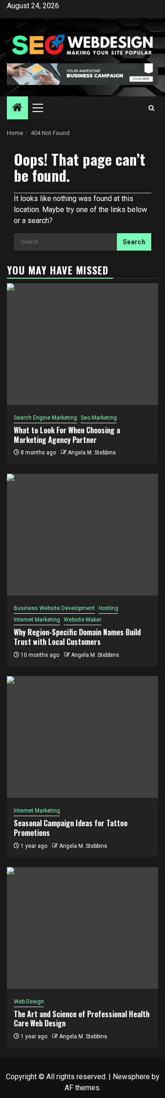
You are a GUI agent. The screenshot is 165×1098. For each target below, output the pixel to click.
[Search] (151, 108)
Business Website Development (54, 608)
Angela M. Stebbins (92, 452)
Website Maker (82, 619)
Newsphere (131, 1076)
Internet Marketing (37, 619)
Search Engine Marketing (45, 418)
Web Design (29, 1001)
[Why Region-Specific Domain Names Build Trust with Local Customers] (82, 534)
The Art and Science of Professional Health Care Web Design (81, 1018)
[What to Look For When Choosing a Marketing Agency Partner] (82, 344)
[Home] (17, 108)
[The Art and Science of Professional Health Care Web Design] (82, 928)
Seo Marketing (99, 418)
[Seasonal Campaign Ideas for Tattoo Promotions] (82, 737)
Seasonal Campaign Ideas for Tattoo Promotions (70, 828)
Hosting (108, 608)
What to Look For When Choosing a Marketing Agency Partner (67, 435)
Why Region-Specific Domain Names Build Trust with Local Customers (77, 637)
